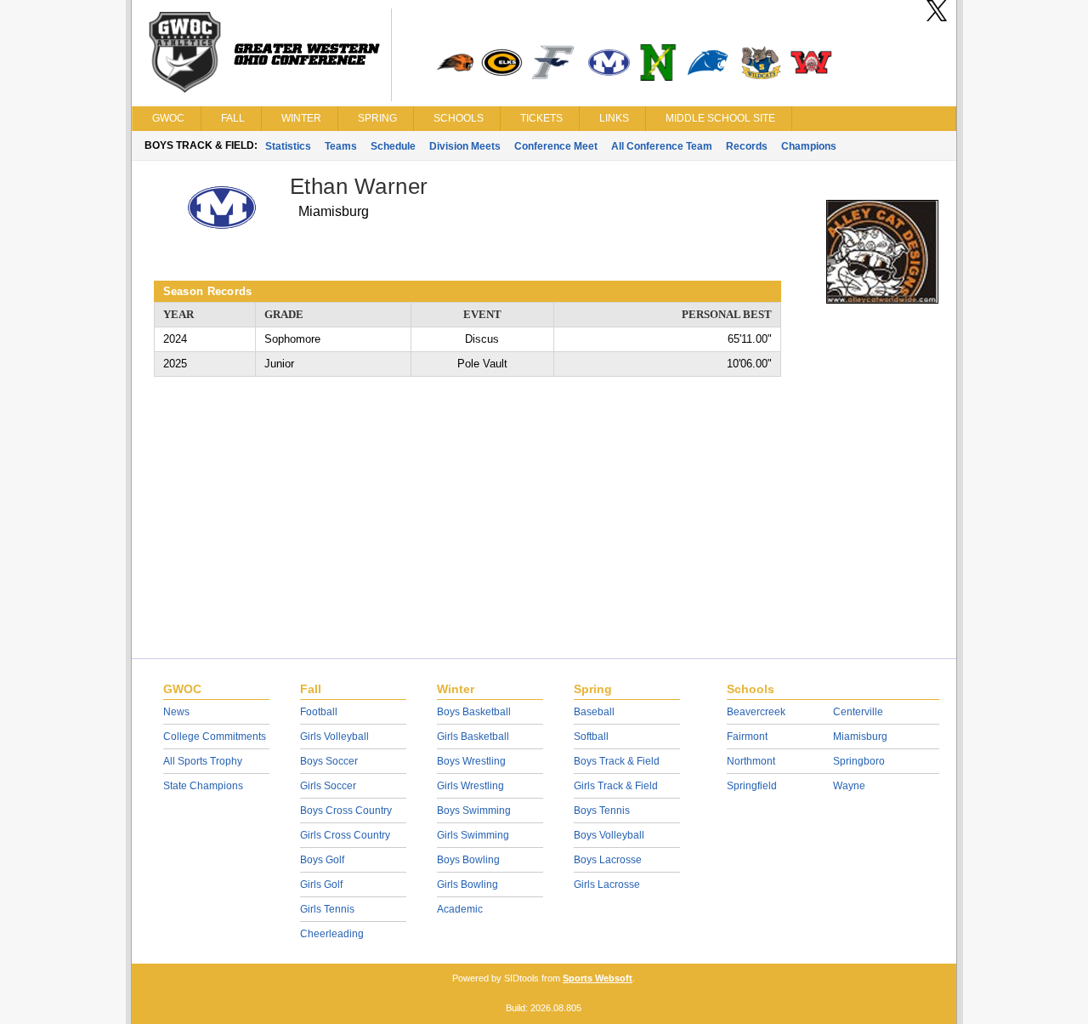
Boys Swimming (474, 810)
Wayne (849, 786)
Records (747, 146)
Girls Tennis (327, 909)
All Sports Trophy (202, 761)
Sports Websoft (597, 978)
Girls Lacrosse (607, 884)
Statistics (288, 146)
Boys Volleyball (609, 835)
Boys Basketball (474, 712)
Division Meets (465, 146)
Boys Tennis (602, 810)
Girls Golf (321, 884)
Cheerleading (332, 934)
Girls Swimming (473, 835)
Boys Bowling (468, 860)
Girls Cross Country (345, 835)
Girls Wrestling (470, 786)
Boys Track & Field (617, 761)
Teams (341, 146)
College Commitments (214, 736)
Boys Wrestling (471, 761)
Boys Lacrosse (608, 860)
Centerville (858, 712)
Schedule (393, 146)
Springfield (752, 786)
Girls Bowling (467, 884)
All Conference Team (661, 146)
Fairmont (747, 736)
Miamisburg (860, 736)
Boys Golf (322, 860)
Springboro (859, 761)
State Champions (203, 786)
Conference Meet (556, 146)
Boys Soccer (329, 761)
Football (318, 712)
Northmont (751, 761)
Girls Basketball (473, 736)
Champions (808, 146)
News (176, 712)
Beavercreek (756, 712)
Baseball (594, 712)
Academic (460, 909)
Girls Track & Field (616, 786)
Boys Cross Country (346, 810)
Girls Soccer (328, 786)
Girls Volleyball (334, 736)
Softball (591, 736)
